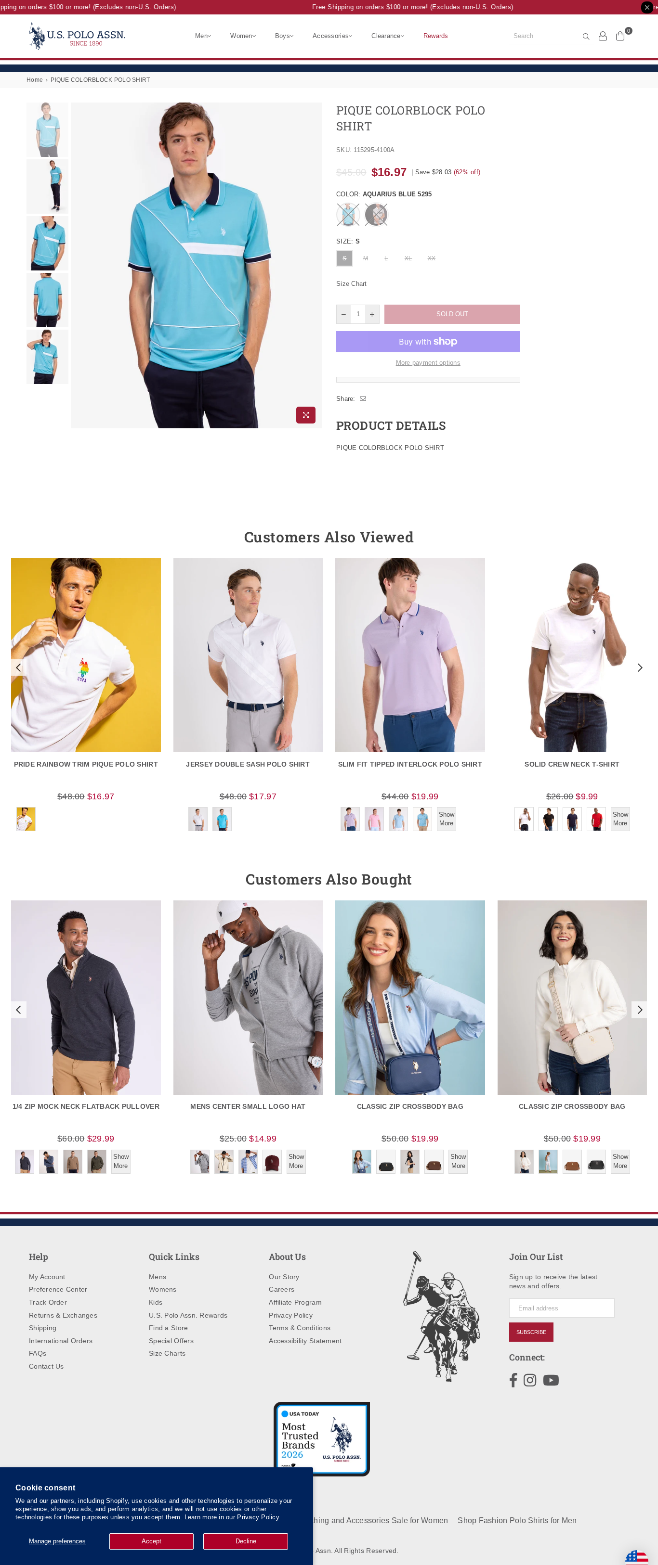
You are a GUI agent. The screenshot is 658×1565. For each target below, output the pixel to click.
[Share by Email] (363, 399)
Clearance (385, 35)
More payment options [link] (428, 362)
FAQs (37, 1353)
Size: (348, 241)
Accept (151, 1541)
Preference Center (58, 1289)
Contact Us (46, 1366)
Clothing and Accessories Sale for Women (373, 1520)
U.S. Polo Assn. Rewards (188, 1315)
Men (201, 35)
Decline (246, 1541)
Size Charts (167, 1353)
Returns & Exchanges (63, 1315)
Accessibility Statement (305, 1341)
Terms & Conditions (299, 1328)
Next (313, 265)
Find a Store (168, 1328)
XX (432, 258)
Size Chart (351, 283)
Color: (384, 194)
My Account (47, 1277)
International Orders (60, 1341)
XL (408, 258)
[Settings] (603, 35)
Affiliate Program (295, 1302)
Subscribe (531, 1332)
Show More (446, 819)
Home (34, 80)
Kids (155, 1302)
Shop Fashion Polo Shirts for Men (517, 1520)
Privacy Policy (258, 1517)
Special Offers (171, 1341)
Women (241, 35)
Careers (281, 1289)
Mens (157, 1277)
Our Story (284, 1277)
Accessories (331, 35)
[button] (17, 667)
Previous (79, 265)
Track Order (48, 1302)
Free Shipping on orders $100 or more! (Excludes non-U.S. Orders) (397, 7)
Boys (282, 35)
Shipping (42, 1328)
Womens (163, 1289)
